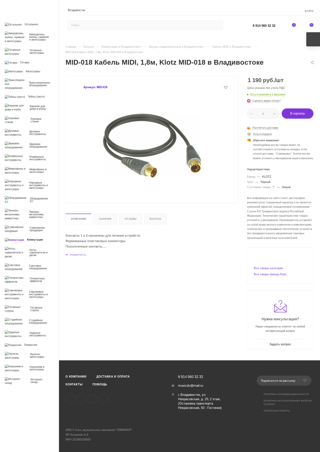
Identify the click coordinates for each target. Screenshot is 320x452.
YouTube (92, 399)
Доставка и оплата (113, 376)
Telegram (81, 399)
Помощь (100, 384)
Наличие (105, 219)
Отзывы (131, 219)
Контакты (74, 384)
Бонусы (155, 219)
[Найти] (217, 25)
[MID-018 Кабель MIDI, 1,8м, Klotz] (152, 146)
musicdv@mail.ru (190, 385)
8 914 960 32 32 (264, 25)
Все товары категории (268, 268)
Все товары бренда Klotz (270, 274)
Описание (78, 219)
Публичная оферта (277, 411)
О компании (76, 376)
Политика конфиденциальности (286, 394)
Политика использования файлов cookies (288, 402)
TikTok (103, 399)
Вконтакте (70, 399)
